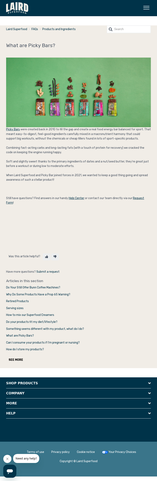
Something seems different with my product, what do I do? (45, 329)
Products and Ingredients (59, 29)
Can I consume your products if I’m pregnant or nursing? (43, 342)
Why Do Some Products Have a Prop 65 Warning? (38, 294)
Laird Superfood (16, 29)
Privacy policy (60, 452)
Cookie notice (86, 452)
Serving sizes (15, 308)
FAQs (34, 29)
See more (16, 360)
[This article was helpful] (46, 256)
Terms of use (35, 452)
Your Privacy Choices (121, 452)
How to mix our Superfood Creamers (30, 315)
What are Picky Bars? (20, 335)
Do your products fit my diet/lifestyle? (31, 322)
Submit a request (47, 271)
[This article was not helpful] (55, 256)
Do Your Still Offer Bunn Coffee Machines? (33, 287)
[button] (146, 7)
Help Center (38, 8)
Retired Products (17, 301)
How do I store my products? (25, 349)
